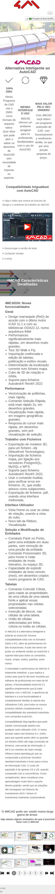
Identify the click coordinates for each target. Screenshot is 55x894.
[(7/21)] (34, 836)
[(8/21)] (34, 849)
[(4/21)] (20, 836)
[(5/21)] (20, 850)
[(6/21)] (20, 863)
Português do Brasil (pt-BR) (42, 19)
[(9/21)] (34, 862)
